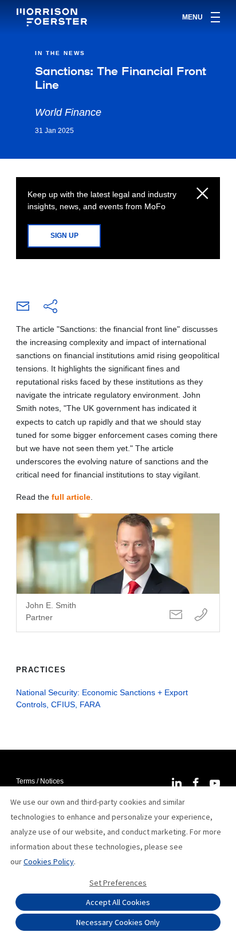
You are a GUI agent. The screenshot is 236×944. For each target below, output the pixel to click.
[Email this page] (23, 309)
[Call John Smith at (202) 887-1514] (201, 615)
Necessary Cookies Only (118, 922)
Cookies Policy (48, 861)
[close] (202, 194)
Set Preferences (118, 883)
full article (71, 497)
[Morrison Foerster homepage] (53, 17)
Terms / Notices (40, 781)
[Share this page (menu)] (50, 307)
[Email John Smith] (176, 615)
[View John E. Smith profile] (118, 573)
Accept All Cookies (118, 902)
